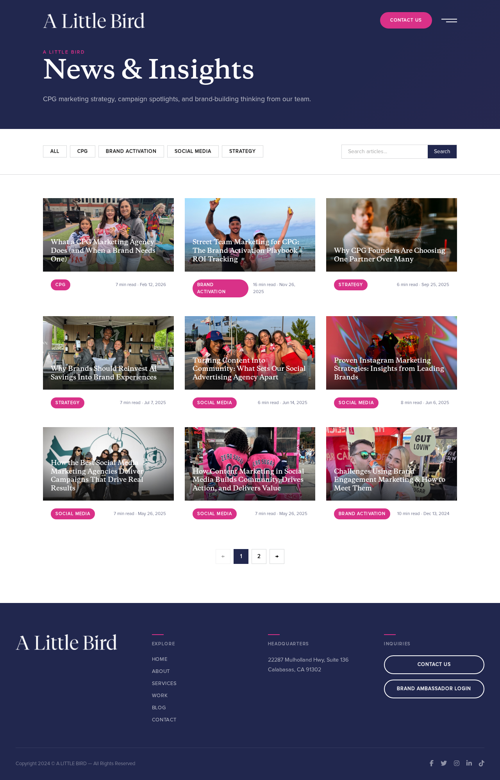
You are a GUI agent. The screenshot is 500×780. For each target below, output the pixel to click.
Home (160, 659)
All (54, 151)
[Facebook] (432, 764)
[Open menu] (448, 20)
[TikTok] (481, 764)
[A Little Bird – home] (94, 20)
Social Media (193, 151)
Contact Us (406, 20)
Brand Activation (131, 151)
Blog (159, 707)
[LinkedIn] (469, 764)
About (161, 671)
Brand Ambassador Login (434, 688)
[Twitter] (444, 764)
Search (442, 151)
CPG (82, 151)
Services (164, 683)
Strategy (242, 151)
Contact (164, 720)
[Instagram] (456, 764)
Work (160, 695)
